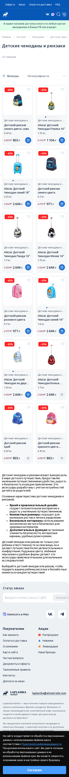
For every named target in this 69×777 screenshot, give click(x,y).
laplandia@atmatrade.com (49, 693)
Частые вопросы (13, 658)
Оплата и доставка (40, 4)
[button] (45, 117)
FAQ (57, 4)
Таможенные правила (16, 669)
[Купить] (28, 140)
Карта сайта (10, 652)
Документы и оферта (16, 663)
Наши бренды (47, 652)
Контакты (9, 675)
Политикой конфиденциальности (41, 744)
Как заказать (11, 634)
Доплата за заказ (14, 681)
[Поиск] (58, 14)
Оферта (10, 4)
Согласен (34, 770)
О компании (10, 646)
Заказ (22, 4)
